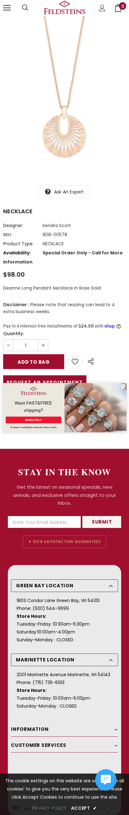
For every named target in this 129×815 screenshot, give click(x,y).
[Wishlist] (75, 361)
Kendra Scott (57, 225)
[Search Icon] (25, 8)
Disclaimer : (16, 305)
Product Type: (18, 244)
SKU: (7, 234)
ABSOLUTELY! (33, 419)
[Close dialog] (123, 386)
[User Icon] (102, 8)
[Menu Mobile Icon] (7, 8)
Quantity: (13, 333)
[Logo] (64, 8)
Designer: (13, 225)
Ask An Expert (69, 192)
